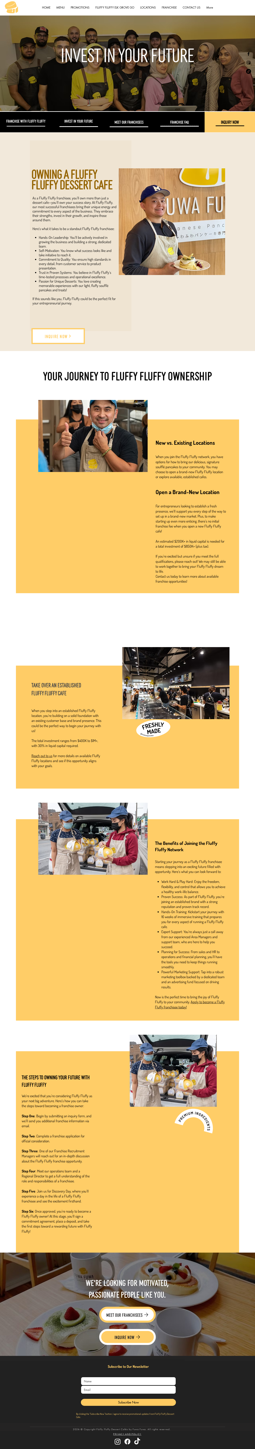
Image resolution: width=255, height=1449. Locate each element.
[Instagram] (248, 62)
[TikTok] (248, 71)
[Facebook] (248, 53)
